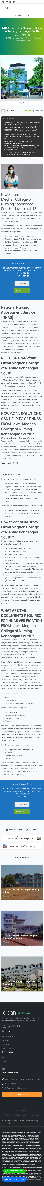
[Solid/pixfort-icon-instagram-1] (4, 1026)
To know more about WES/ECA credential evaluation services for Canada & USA (22, 123)
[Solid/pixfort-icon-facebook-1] (18, 1026)
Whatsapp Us (23, 291)
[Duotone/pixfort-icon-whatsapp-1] (9, 1026)
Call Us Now (23, 284)
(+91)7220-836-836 (22, 273)
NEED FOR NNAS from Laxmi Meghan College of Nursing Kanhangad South (20, 131)
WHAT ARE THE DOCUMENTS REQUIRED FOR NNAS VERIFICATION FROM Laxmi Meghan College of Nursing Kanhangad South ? (22, 148)
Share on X (33, 830)
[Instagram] (10, 2)
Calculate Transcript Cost (14, 1179)
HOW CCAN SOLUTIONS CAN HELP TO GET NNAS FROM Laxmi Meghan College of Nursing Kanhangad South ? (21, 136)
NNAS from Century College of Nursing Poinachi (22, 982)
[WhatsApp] (13, 2)
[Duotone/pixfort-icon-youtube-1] (13, 1026)
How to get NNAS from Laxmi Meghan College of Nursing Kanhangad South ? (21, 142)
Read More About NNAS (9, 463)
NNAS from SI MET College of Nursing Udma (21, 890)
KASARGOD (25, 35)
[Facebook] (3, 2)
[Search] (40, 2)
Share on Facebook (16, 830)
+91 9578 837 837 (23, 15)
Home (16, 35)
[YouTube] (6, 2)
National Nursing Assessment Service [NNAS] (20, 127)
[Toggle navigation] (41, 8)
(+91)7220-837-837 (22, 276)
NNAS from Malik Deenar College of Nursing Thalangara (20, 936)
